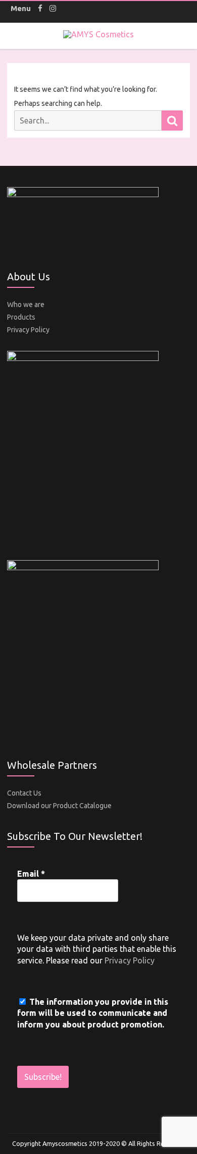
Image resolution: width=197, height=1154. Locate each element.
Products (21, 317)
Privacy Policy (28, 330)
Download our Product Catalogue (59, 806)
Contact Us (24, 793)
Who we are (25, 304)
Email (31, 873)
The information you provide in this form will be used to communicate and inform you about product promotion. (92, 1013)
